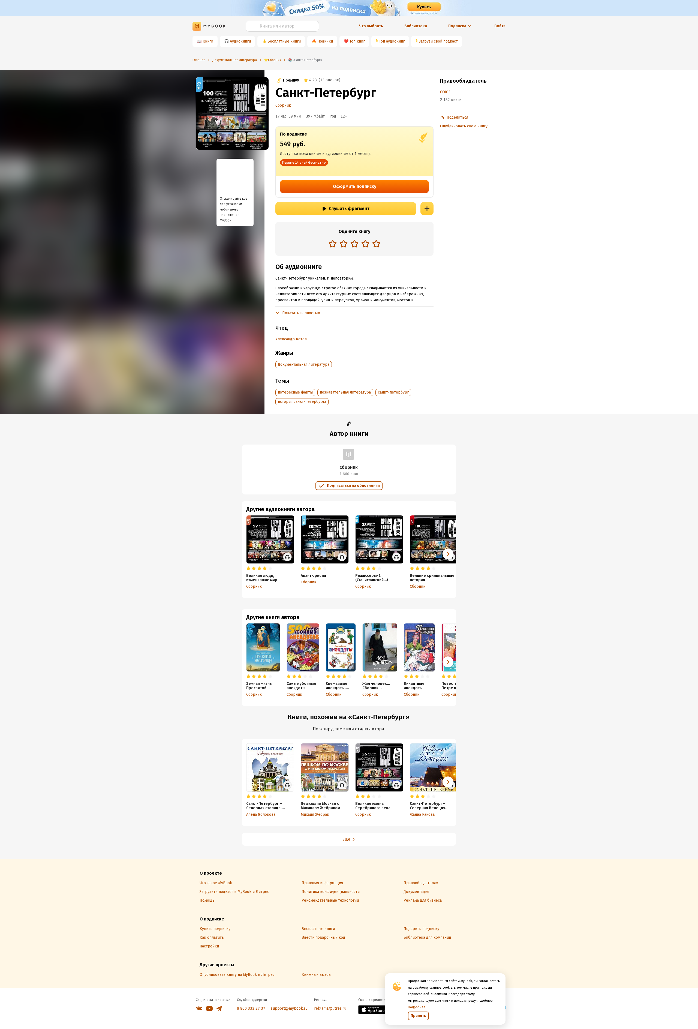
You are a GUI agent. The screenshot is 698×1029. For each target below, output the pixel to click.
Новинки (325, 41)
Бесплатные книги (284, 41)
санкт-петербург (393, 392)
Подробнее (416, 1007)
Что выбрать (371, 26)
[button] (448, 661)
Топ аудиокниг (392, 41)
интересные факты (295, 392)
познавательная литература (345, 392)
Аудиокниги (240, 41)
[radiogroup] (354, 244)
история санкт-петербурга (302, 401)
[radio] (332, 243)
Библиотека (415, 26)
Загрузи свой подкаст (438, 41)
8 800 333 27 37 (251, 1008)
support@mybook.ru (289, 1008)
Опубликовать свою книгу (464, 126)
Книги (208, 41)
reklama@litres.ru (330, 1008)
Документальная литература (303, 364)
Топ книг (357, 41)
